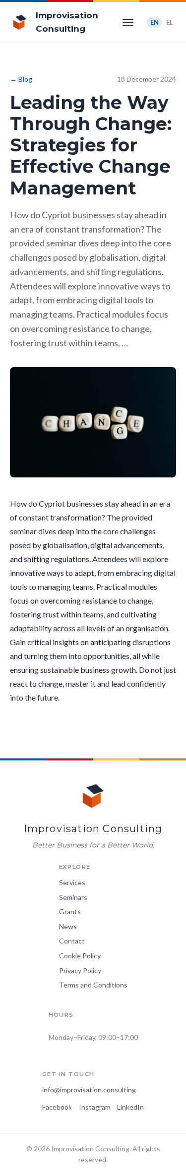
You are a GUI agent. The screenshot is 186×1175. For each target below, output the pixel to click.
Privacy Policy (80, 970)
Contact (72, 941)
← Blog (21, 79)
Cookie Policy (80, 955)
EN (154, 22)
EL (169, 22)
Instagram (95, 1107)
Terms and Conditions (93, 985)
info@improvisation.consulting (89, 1089)
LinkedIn (130, 1107)
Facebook (57, 1107)
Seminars (73, 897)
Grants (70, 911)
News (68, 926)
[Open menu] (128, 22)
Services (72, 882)
